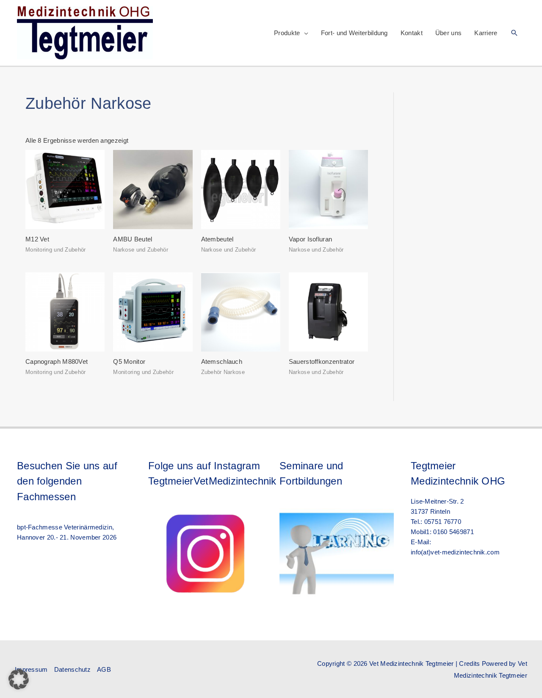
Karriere (485, 32)
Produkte (287, 32)
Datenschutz (72, 669)
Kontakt (412, 32)
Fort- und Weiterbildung (354, 32)
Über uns (448, 32)
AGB (104, 669)
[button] (514, 33)
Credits (469, 663)
